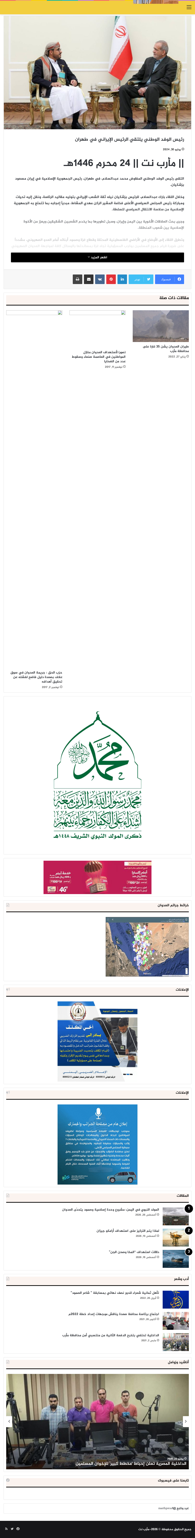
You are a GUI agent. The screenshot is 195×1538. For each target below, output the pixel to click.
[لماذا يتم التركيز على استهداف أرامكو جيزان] (176, 1238)
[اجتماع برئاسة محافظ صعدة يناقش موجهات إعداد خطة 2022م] (176, 1321)
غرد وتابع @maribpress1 (173, 1508)
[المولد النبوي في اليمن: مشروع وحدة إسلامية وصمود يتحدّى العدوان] (176, 1216)
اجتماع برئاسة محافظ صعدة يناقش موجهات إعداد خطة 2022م (113, 1314)
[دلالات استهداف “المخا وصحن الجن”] (176, 1259)
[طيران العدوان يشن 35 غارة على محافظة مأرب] (161, 326)
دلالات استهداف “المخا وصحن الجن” (134, 1252)
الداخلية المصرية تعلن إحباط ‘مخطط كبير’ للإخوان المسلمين (131, 1463)
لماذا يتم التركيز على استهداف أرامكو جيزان (128, 1231)
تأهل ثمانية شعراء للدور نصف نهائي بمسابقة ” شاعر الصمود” (115, 1293)
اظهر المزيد (98, 257)
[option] (97, 1421)
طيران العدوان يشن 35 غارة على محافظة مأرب (166, 349)
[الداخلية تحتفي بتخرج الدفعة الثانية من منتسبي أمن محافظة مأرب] (176, 1342)
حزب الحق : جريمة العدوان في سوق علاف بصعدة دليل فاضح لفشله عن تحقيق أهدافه (36, 677)
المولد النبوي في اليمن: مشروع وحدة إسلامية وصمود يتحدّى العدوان (110, 1209)
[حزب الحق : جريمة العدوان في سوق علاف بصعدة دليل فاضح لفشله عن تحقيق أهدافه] (34, 489)
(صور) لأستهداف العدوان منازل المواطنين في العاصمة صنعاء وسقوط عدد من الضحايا (99, 357)
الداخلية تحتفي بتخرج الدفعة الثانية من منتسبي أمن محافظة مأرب (110, 1335)
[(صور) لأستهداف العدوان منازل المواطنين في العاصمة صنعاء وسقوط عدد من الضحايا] (97, 329)
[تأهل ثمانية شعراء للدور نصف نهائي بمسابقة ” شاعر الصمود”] (176, 1300)
